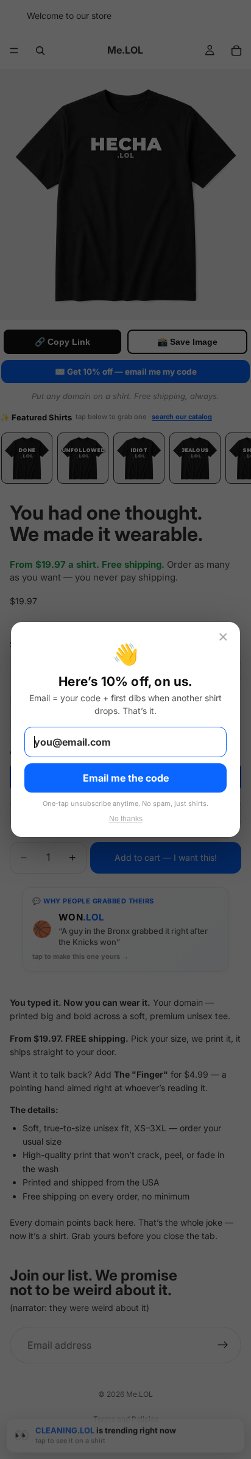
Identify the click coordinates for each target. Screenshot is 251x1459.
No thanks (126, 818)
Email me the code (126, 778)
